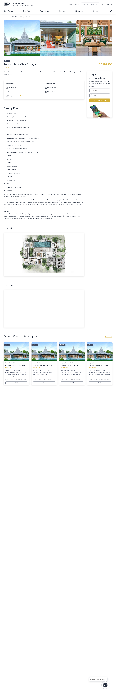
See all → (108, 337)
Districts (26, 11)
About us (79, 11)
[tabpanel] (16, 363)
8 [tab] (19, 360)
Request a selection (90, 4)
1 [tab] (7, 360)
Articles (62, 11)
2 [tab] (9, 360)
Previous (4, 35)
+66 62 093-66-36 (72, 4)
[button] (105, 685)
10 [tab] (22, 360)
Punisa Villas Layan (20, 96)
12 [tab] (25, 360)
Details (16, 383)
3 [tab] (10, 360)
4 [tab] (12, 360)
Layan (8, 67)
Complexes (44, 11)
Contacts (96, 11)
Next (112, 35)
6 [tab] (15, 360)
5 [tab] (14, 360)
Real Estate (8, 11)
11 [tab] (24, 360)
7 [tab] (17, 360)
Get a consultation (99, 100)
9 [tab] (20, 360)
